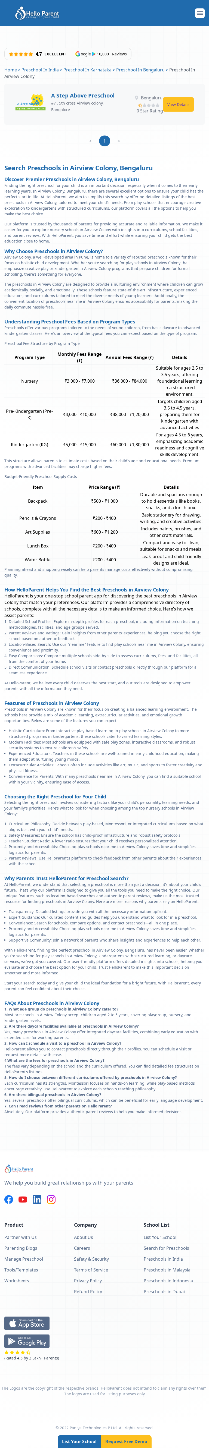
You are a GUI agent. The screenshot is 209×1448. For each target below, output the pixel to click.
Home (10, 70)
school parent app (83, 596)
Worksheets (16, 1281)
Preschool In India (40, 70)
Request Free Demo (126, 1441)
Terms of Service (91, 1270)
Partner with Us (20, 1237)
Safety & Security (91, 1259)
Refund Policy (88, 1292)
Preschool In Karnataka (87, 70)
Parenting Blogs (20, 1248)
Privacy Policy (88, 1281)
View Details (178, 104)
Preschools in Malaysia (167, 1270)
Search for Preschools (166, 1248)
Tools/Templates (21, 1270)
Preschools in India (163, 1259)
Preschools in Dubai (164, 1292)
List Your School (79, 1441)
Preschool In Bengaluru (140, 70)
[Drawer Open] (200, 13)
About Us (83, 1237)
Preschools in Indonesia (168, 1281)
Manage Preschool (23, 1259)
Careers (82, 1248)
